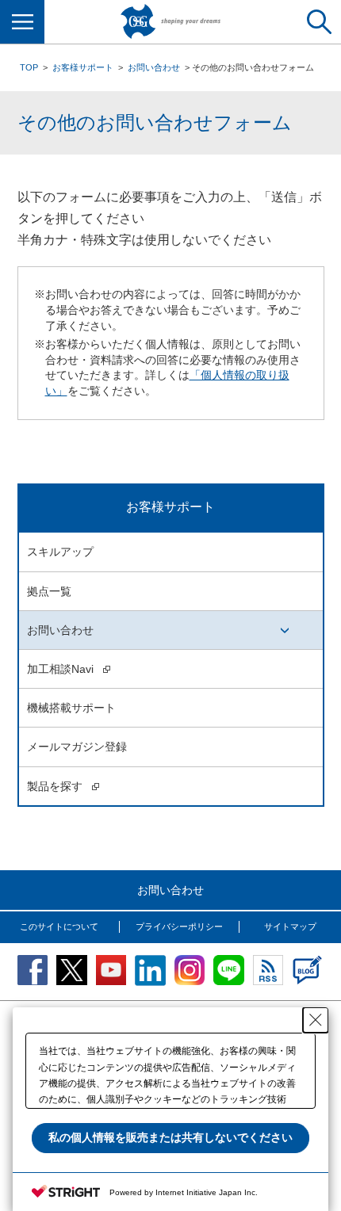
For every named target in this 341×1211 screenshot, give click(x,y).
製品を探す (56, 786)
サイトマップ (290, 926)
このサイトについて (59, 926)
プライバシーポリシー (179, 926)
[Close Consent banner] (315, 1020)
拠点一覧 (49, 591)
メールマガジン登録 (77, 746)
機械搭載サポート (71, 707)
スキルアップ (60, 551)
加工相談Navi (62, 669)
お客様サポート (82, 67)
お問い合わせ (154, 67)
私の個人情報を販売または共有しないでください (170, 1137)
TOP (29, 67)
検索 (319, 22)
